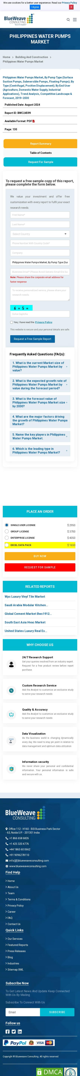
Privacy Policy (69, 2)
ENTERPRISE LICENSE (23, 537)
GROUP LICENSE (20, 531)
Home (6, 57)
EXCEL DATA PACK (21, 545)
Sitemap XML (15, 969)
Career (12, 911)
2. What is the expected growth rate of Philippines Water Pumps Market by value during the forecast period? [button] (39, 384)
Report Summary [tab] (40, 143)
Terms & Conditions (19, 899)
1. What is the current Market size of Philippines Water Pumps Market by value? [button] (38, 366)
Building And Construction (31, 57)
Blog (10, 957)
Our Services (15, 938)
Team (11, 893)
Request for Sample (40, 567)
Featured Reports (18, 944)
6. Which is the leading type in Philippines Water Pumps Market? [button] (36, 450)
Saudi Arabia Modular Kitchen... (26, 605)
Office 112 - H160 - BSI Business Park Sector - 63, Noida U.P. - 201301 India (33, 830)
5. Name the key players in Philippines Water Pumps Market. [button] (38, 436)
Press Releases (17, 951)
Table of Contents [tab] (41, 152)
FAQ (10, 917)
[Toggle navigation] (74, 19)
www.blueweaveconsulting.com (28, 866)
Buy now (40, 556)
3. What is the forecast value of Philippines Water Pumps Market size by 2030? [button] (38, 402)
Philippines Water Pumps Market (23, 61)
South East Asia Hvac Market (25, 622)
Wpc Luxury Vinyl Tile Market (25, 596)
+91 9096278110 (19, 855)
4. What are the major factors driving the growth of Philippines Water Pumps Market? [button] (40, 420)
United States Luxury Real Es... (26, 631)
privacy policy (43, 322)
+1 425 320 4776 (19, 843)
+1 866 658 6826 (19, 838)
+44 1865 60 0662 (19, 849)
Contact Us (14, 924)
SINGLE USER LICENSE (23, 525)
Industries (13, 963)
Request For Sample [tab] (40, 162)
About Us (13, 887)
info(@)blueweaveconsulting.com (29, 860)
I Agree (35, 7)
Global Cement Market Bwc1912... (28, 614)
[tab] (40, 366)
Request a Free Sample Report (32, 339)
